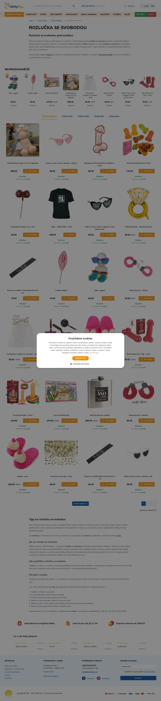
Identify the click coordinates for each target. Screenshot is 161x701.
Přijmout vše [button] (80, 358)
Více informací (94, 353)
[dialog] (80, 350)
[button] (80, 364)
